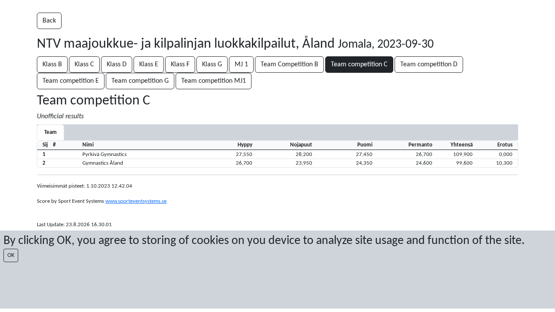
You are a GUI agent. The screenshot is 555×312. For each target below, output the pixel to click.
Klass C (84, 64)
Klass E (148, 64)
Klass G (212, 64)
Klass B (52, 64)
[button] (277, 154)
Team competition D (428, 64)
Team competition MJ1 (213, 81)
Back (49, 20)
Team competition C (359, 64)
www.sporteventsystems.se (135, 201)
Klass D (117, 64)
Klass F (180, 64)
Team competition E (70, 81)
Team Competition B (289, 64)
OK (10, 255)
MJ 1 (241, 64)
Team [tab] (50, 132)
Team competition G (140, 81)
